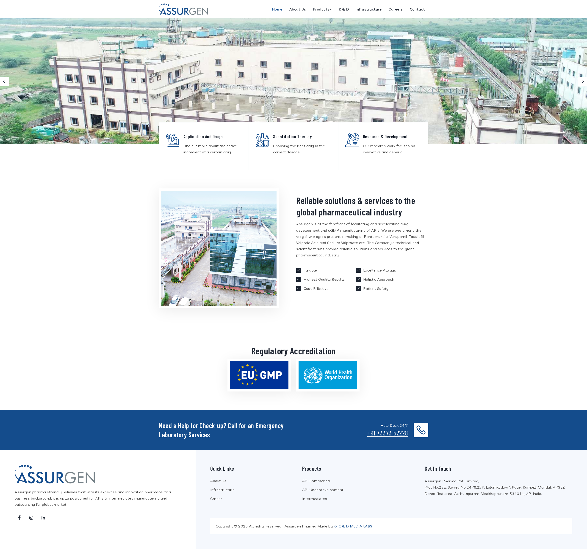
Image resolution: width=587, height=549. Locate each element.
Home (277, 9)
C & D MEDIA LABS (355, 526)
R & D (344, 9)
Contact (417, 9)
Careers (395, 9)
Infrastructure (369, 9)
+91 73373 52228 (387, 433)
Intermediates (314, 498)
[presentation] (4, 81)
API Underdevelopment (322, 489)
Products (321, 9)
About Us (297, 9)
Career (216, 498)
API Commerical (316, 480)
